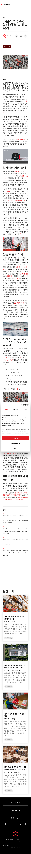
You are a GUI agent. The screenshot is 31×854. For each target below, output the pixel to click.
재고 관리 (16, 278)
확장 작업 (17, 171)
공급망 (9, 276)
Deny (15, 448)
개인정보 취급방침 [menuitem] (9, 839)
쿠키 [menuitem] (18, 839)
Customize (14, 443)
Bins (20, 358)
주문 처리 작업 (21, 139)
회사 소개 (14, 803)
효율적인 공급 (19, 303)
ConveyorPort (8, 360)
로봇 (7, 358)
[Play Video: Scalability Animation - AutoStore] (15, 155)
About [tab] (25, 409)
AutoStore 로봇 (9, 191)
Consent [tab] (5, 409)
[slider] (15, 162)
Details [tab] (15, 409)
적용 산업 (14, 818)
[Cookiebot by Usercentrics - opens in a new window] (22, 405)
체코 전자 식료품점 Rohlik (16, 200)
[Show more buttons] (26, 162)
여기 (17, 389)
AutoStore (10, 36)
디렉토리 (14, 810)
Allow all (15, 438)
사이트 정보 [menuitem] (6, 845)
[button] (28, 3)
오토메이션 (6, 46)
